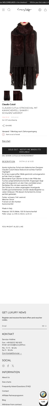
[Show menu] (3, 10)
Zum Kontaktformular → (12, 353)
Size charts (6, 382)
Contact (5, 391)
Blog (4, 400)
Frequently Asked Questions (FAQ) (16, 386)
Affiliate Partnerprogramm (12, 395)
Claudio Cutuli (9, 104)
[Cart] (45, 10)
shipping (14, 120)
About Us (6, 377)
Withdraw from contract (12, 404)
